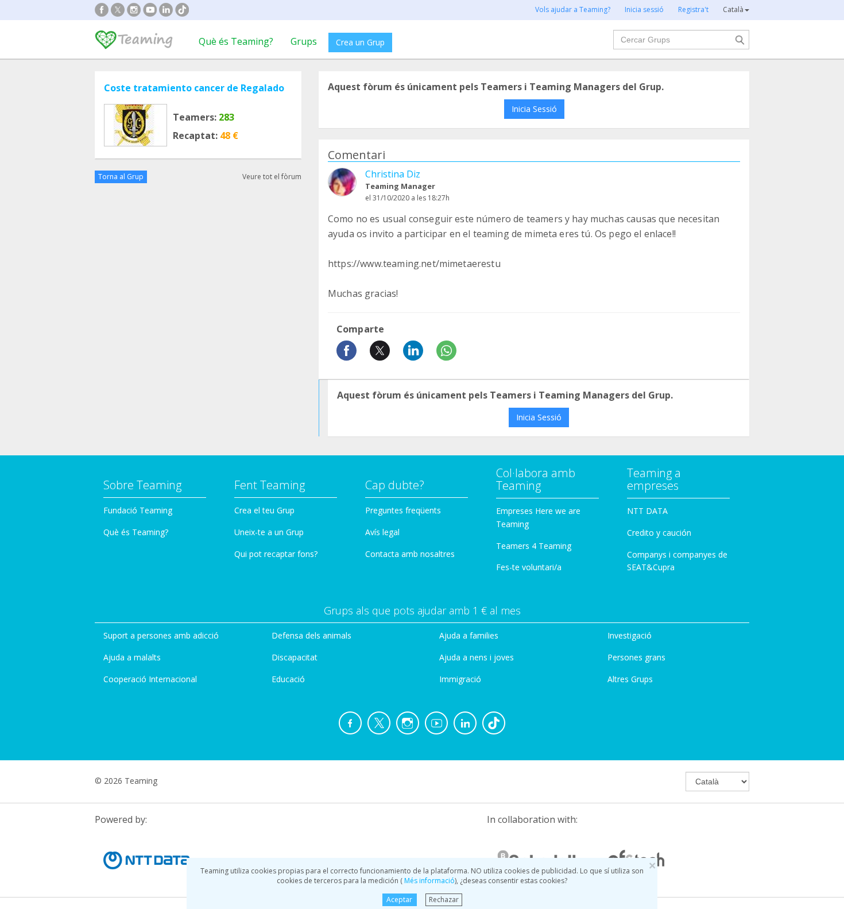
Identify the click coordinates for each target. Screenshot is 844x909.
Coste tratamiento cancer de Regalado (194, 88)
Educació (288, 679)
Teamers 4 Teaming (533, 545)
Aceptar (399, 899)
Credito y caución (659, 532)
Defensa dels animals (311, 635)
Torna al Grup (121, 176)
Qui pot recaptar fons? (276, 553)
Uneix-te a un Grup (269, 532)
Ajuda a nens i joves (476, 657)
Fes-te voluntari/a (529, 567)
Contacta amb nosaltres (410, 553)
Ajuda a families (468, 635)
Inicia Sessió (534, 108)
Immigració (460, 679)
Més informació (428, 880)
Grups (304, 41)
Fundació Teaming (137, 510)
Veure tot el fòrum (271, 176)
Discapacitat (295, 657)
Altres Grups (630, 679)
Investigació (629, 635)
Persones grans (636, 657)
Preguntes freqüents (403, 510)
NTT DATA (647, 510)
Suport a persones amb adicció (161, 635)
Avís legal (382, 532)
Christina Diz (392, 174)
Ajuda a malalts (132, 657)
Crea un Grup (360, 42)
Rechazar (444, 899)
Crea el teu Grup (264, 510)
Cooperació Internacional (150, 679)
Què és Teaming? (236, 41)
